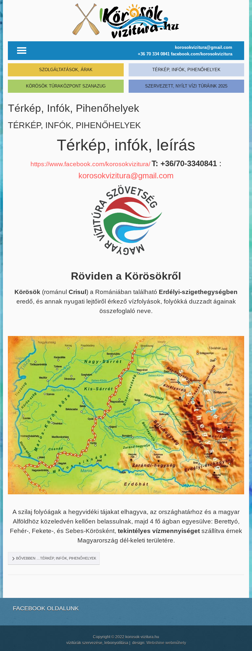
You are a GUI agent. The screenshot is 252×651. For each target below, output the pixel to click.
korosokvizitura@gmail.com (126, 175)
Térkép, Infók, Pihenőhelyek (74, 125)
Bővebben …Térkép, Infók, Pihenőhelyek (55, 558)
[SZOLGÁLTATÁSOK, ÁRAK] (66, 68)
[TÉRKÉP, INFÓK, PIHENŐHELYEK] (186, 68)
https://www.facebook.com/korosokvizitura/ (90, 164)
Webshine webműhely (166, 643)
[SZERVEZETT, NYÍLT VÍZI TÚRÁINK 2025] (186, 84)
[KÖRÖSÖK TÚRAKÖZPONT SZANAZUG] (66, 84)
